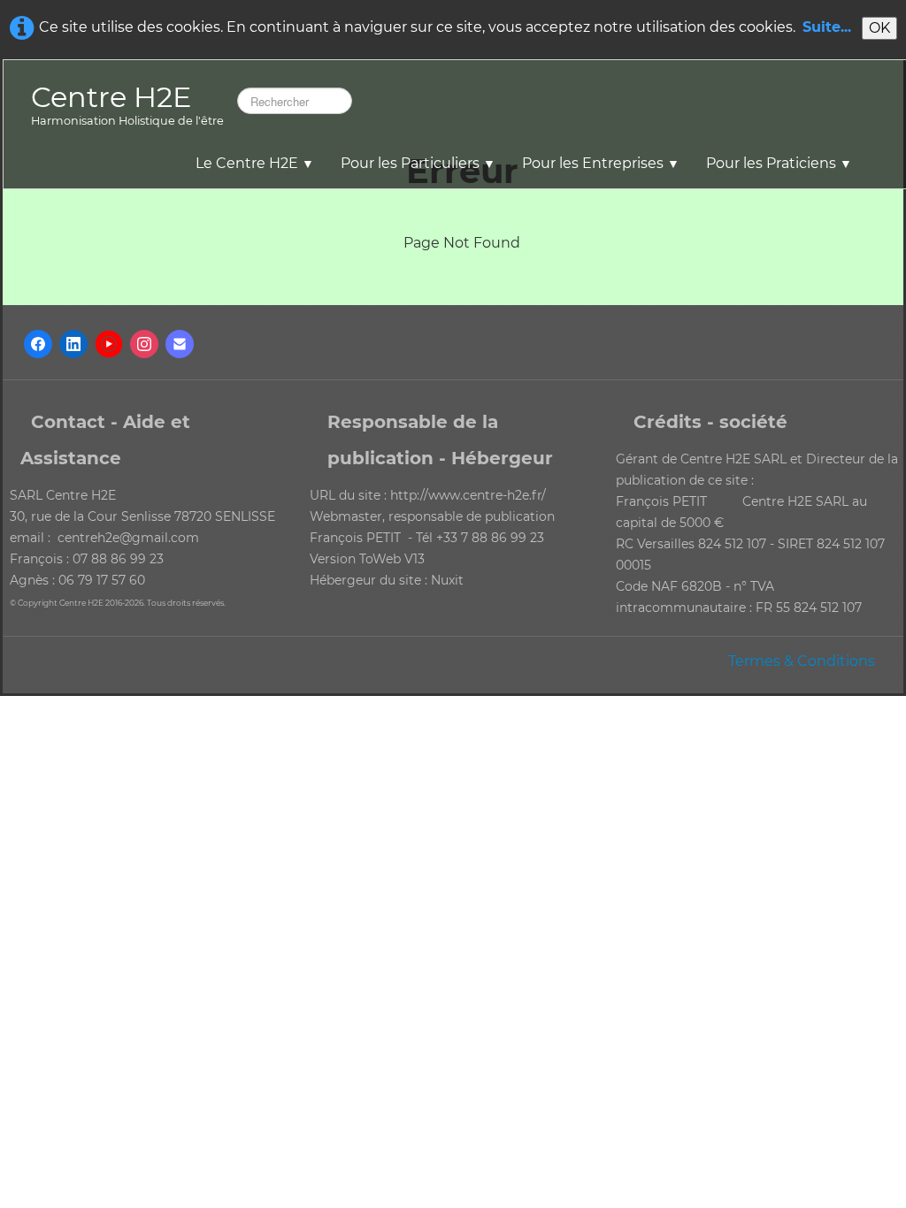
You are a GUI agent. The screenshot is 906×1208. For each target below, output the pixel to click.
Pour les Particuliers (418, 163)
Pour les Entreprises (601, 163)
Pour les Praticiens (779, 163)
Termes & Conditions (801, 661)
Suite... (826, 27)
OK (879, 27)
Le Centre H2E (255, 163)
